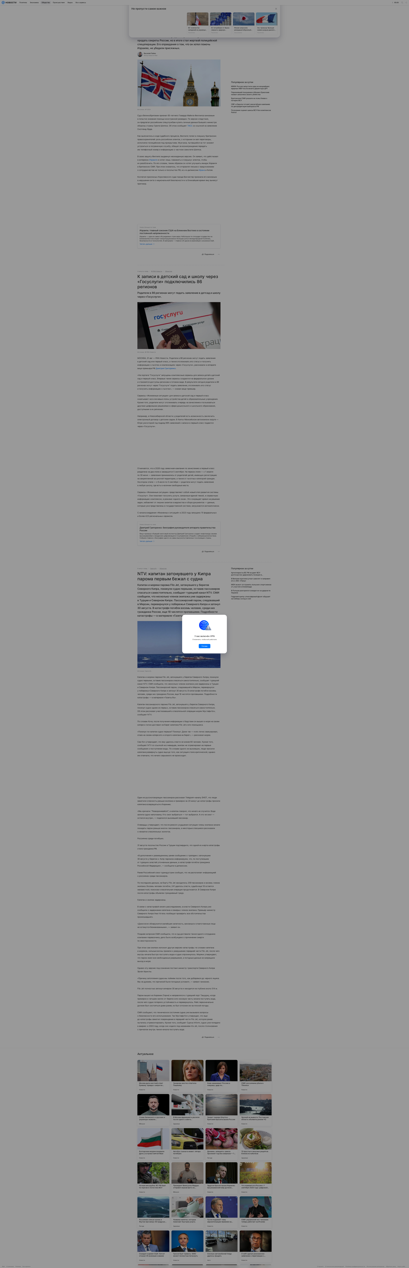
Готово (204, 646)
